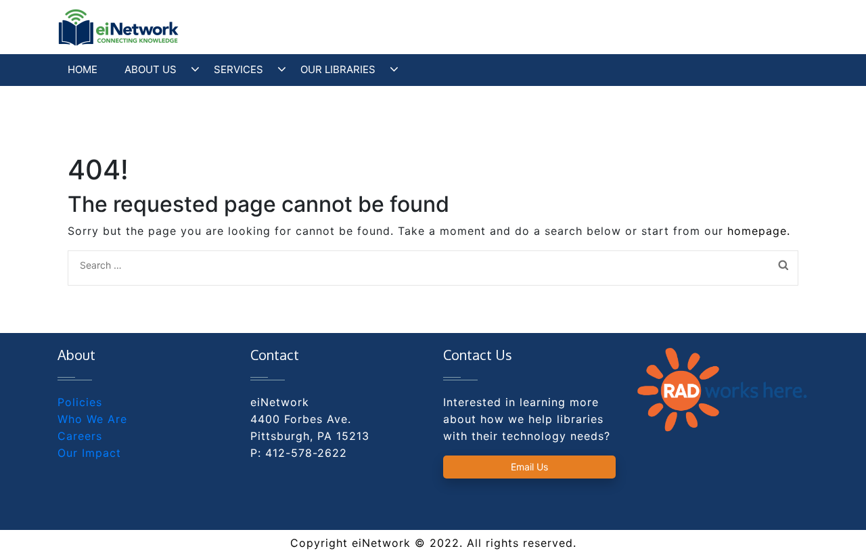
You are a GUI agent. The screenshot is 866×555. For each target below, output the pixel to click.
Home (82, 69)
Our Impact (89, 453)
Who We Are (92, 419)
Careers (80, 436)
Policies (80, 402)
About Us (150, 69)
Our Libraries (337, 69)
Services (238, 69)
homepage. (758, 231)
